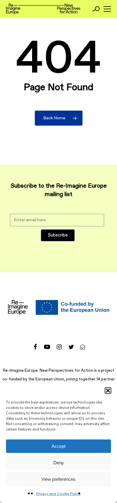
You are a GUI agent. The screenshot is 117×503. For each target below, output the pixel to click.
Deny (58, 462)
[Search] (96, 8)
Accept (58, 446)
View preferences (58, 479)
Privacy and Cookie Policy (58, 494)
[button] (108, 391)
